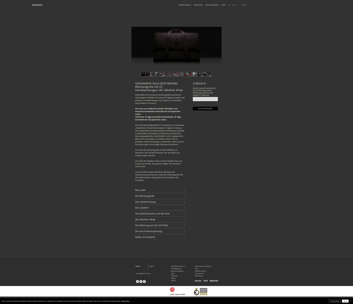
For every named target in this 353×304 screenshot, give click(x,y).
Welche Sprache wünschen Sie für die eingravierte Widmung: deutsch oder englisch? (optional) (204, 91)
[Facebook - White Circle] (144, 281)
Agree (345, 301)
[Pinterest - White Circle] (140, 281)
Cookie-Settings (334, 301)
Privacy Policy (125, 301)
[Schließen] (351, 301)
